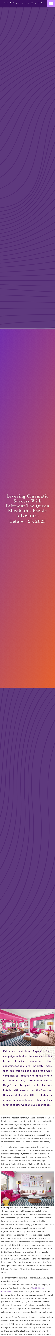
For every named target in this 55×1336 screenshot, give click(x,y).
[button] (51, 3)
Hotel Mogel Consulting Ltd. (23, 3)
